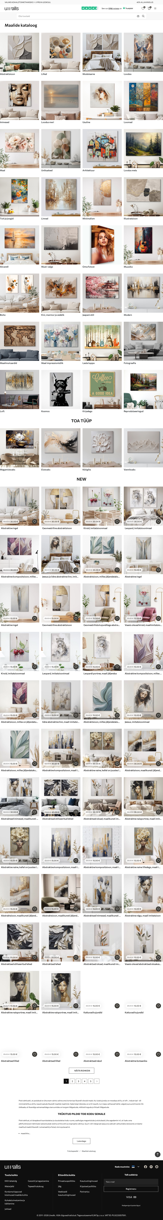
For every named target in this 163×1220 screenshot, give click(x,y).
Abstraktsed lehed (51, 964)
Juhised (8, 1209)
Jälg (59, 1186)
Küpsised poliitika (88, 1186)
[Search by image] (138, 16)
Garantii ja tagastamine (38, 1181)
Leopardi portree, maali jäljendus (100, 673)
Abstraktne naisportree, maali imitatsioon (143, 818)
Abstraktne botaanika (136, 1060)
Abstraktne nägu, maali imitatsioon (143, 915)
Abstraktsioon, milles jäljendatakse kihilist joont (102, 721)
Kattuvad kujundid (93, 1012)
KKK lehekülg (11, 1181)
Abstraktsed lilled (10, 1060)
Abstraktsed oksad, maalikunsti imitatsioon (102, 818)
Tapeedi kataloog (36, 1186)
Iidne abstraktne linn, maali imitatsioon (60, 721)
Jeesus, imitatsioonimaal (137, 721)
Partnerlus (84, 1191)
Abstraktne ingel (9, 528)
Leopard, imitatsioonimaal (138, 528)
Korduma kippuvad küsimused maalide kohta (16, 1193)
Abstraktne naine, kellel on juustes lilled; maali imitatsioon (102, 770)
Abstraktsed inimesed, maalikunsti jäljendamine (19, 818)
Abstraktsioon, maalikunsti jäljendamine (143, 770)
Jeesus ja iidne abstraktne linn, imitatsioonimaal (60, 576)
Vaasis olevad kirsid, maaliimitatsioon (143, 625)
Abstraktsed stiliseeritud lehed (57, 818)
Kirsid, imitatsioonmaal (95, 528)
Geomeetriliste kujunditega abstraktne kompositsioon (102, 625)
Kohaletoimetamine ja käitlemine (15, 1202)
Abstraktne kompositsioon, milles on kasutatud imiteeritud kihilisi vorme (19, 576)
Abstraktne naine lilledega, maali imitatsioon (143, 867)
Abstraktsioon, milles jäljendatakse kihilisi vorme (102, 576)
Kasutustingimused (89, 1181)
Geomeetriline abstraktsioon (57, 528)
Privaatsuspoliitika (66, 1181)
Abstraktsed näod (93, 1060)
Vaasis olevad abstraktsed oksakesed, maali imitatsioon (143, 964)
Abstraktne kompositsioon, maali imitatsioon (60, 770)
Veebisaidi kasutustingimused (66, 1193)
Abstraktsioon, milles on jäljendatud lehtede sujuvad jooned (19, 721)
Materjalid (9, 1186)
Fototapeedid (72, 1151)
